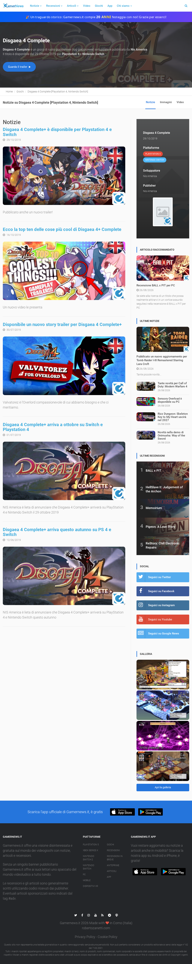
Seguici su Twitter (159, 577)
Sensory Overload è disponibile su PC (170, 400)
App (109, 5)
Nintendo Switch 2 (88, 858)
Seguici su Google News (163, 633)
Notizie (34, 5)
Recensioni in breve (115, 858)
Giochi (99, 5)
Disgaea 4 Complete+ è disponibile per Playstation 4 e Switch (57, 132)
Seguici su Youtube (160, 619)
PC (84, 874)
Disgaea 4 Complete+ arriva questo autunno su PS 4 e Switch (57, 532)
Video (86, 5)
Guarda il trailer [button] (18, 66)
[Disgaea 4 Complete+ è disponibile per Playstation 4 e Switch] (64, 176)
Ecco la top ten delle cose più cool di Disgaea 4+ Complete (62, 229)
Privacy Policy (85, 937)
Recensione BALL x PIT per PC (155, 285)
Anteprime (113, 865)
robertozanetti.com (96, 928)
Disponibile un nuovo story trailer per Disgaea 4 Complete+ (62, 324)
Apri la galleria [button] (163, 787)
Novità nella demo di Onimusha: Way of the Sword (171, 435)
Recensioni (53, 5)
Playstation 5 (91, 844)
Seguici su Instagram (161, 605)
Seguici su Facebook (161, 591)
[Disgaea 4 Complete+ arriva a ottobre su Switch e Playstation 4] (64, 471)
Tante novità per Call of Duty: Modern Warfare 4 (172, 385)
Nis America (150, 176)
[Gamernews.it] (13, 6)
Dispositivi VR (90, 886)
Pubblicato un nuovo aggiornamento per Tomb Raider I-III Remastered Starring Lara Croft (161, 360)
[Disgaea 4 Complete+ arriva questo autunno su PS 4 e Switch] (64, 576)
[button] (122, 812)
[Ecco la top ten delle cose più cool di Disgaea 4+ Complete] (64, 271)
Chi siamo (123, 5)
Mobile (87, 880)
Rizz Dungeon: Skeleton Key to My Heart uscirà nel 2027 (173, 417)
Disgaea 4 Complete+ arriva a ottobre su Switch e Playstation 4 (53, 427)
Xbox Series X (90, 850)
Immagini (166, 102)
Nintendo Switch (88, 867)
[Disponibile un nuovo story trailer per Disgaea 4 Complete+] (64, 365)
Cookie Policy (107, 937)
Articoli (71, 5)
